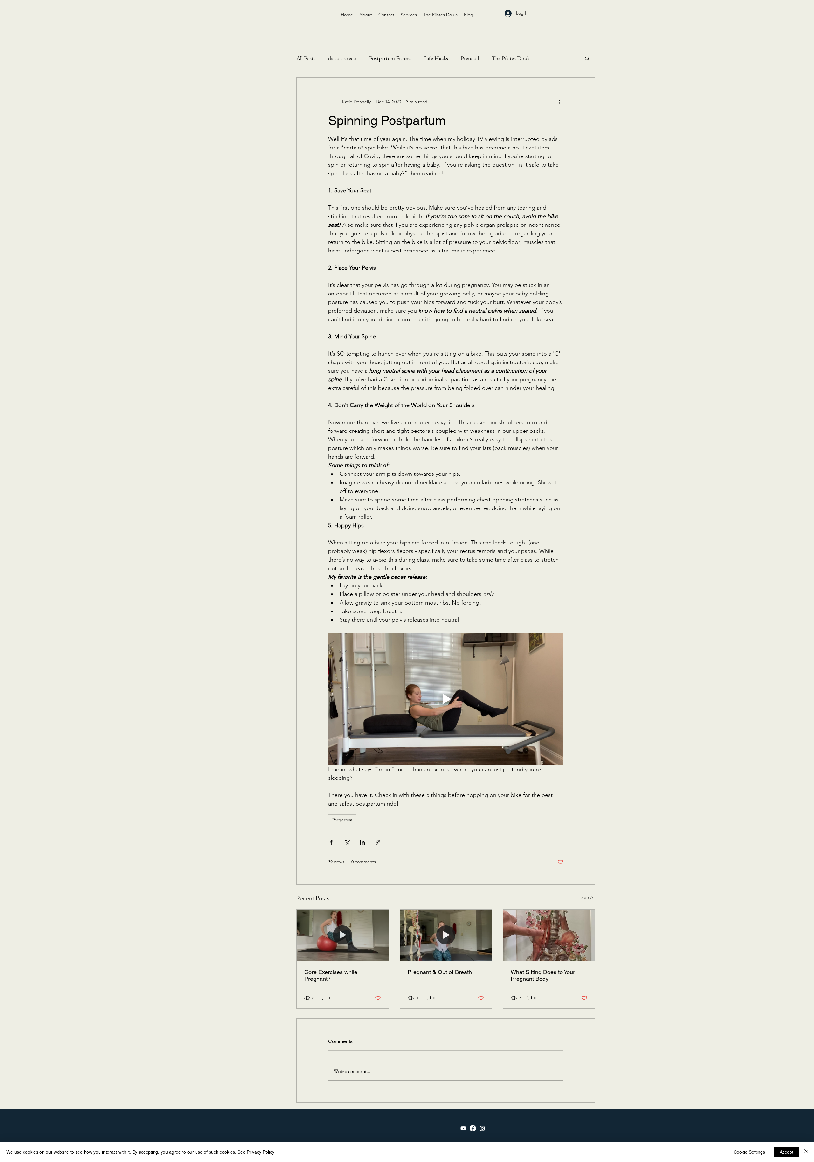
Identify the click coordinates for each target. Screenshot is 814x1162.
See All (588, 897)
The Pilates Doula (511, 58)
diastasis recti (342, 58)
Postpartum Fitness (390, 58)
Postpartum (342, 819)
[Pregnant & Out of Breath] (446, 935)
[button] (587, 58)
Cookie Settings (749, 1152)
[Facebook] (473, 1128)
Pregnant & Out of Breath (440, 972)
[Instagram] (482, 1128)
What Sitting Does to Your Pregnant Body (543, 975)
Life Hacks (436, 58)
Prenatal (470, 58)
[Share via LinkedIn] (362, 842)
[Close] (806, 1152)
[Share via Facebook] (331, 842)
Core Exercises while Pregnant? (330, 975)
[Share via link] (378, 842)
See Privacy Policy (256, 1152)
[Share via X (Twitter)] (347, 842)
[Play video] (445, 699)
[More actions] (559, 102)
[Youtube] (463, 1128)
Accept (786, 1152)
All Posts (305, 58)
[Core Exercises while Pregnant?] (343, 935)
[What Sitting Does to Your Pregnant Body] (549, 935)
